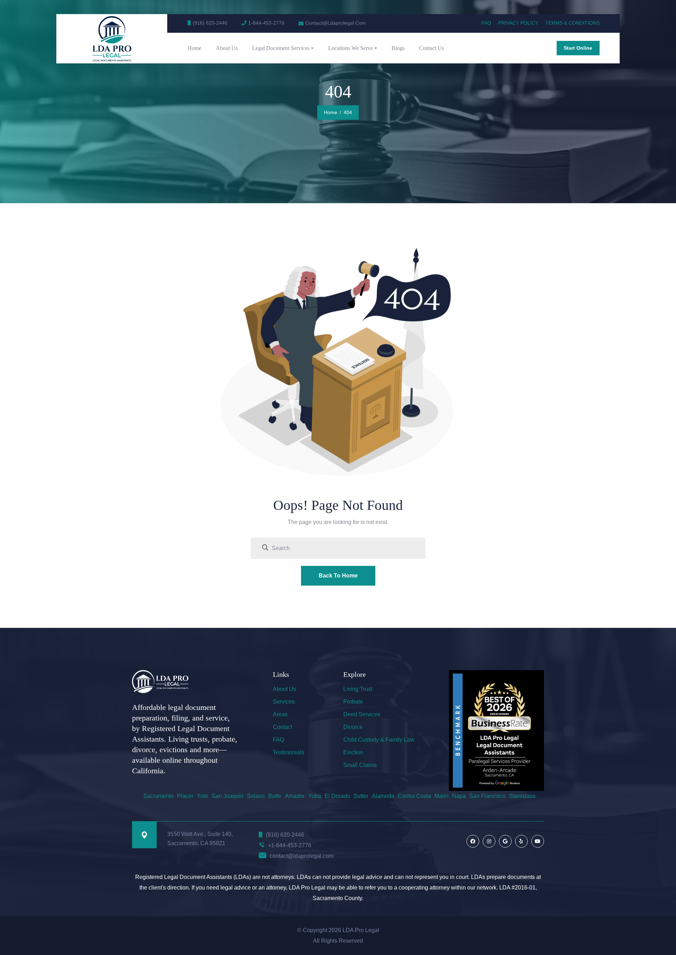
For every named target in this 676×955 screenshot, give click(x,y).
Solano (256, 796)
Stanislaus (522, 796)
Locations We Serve (350, 48)
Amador (295, 796)
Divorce (353, 727)
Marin (441, 796)
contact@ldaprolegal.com (301, 856)
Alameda (383, 796)
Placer (185, 796)
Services (284, 702)
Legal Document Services (280, 48)
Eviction (353, 752)
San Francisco (487, 796)
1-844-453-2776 (266, 23)
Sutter (360, 796)
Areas (280, 714)
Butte (274, 796)
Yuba (314, 796)
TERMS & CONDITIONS (572, 23)
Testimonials (288, 752)
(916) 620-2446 (210, 23)
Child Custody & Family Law (378, 740)
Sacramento (158, 796)
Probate (353, 702)
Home (194, 48)
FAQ (486, 23)
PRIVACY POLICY (518, 23)
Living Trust (357, 689)
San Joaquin (227, 796)
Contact (282, 727)
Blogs (398, 48)
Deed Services (361, 714)
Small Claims (360, 765)
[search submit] (265, 548)
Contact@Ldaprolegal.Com (335, 23)
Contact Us (431, 48)
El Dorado (337, 796)
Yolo (202, 796)
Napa (459, 796)
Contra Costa (414, 796)
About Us (227, 48)
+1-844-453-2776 (289, 845)
